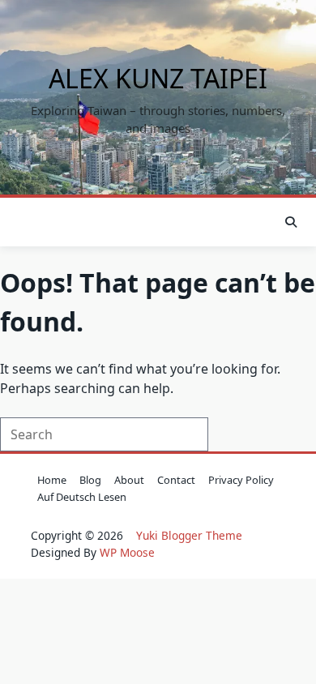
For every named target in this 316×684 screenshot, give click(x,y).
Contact (176, 479)
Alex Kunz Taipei (158, 78)
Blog (90, 479)
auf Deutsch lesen (81, 496)
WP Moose (127, 552)
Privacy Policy (241, 479)
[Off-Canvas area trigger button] (26, 222)
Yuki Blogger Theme (189, 535)
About (129, 479)
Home (51, 479)
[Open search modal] (291, 222)
